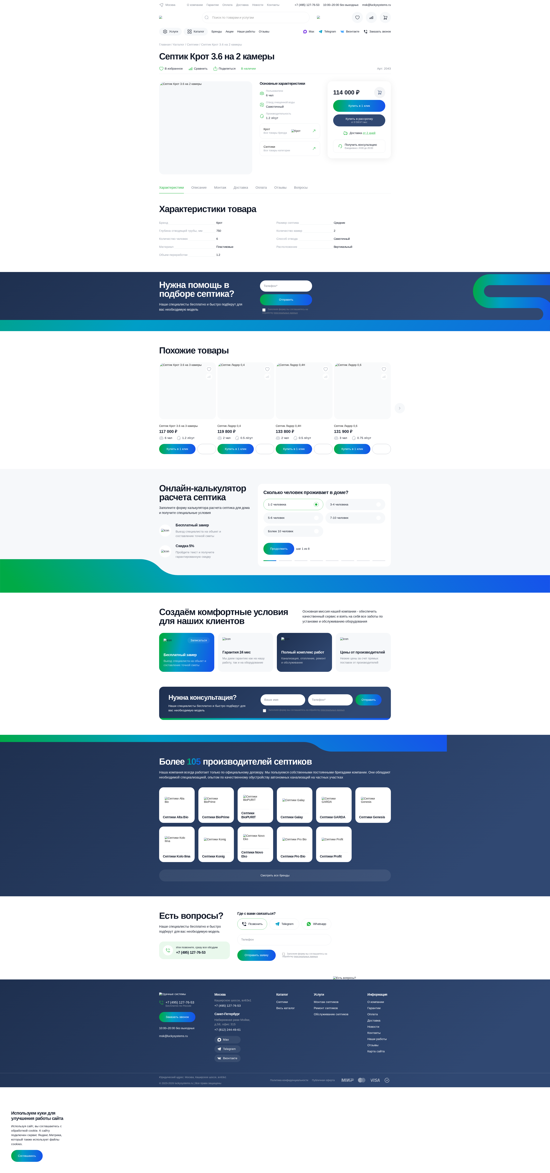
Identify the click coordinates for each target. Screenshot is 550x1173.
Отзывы (264, 31)
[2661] (379, 92)
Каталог (178, 44)
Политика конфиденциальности (289, 1080)
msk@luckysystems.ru (376, 5)
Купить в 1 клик (177, 449)
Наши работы (246, 31)
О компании (195, 4)
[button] (400, 408)
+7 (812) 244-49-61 (227, 1029)
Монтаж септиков (326, 1002)
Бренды (217, 31)
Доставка (242, 4)
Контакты (273, 4)
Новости (257, 4)
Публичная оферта (323, 1080)
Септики (193, 44)
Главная (165, 44)
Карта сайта (376, 1051)
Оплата (227, 4)
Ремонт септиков (326, 1008)
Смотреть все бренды (275, 875)
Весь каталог (285, 1008)
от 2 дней (369, 133)
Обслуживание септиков (331, 1014)
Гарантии (213, 4)
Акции (229, 31)
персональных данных (286, 313)
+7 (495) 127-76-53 (307, 5)
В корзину (206, 449)
